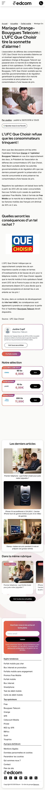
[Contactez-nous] (41, 3)
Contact (7, 764)
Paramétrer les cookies (14, 756)
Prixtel (6, 724)
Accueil (4, 24)
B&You (6, 731)
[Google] (5, 778)
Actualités (14, 24)
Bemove (36, 784)
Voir (35, 372)
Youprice (7, 739)
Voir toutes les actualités (22, 599)
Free (6, 704)
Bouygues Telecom (25, 309)
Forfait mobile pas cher (14, 663)
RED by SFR (9, 728)
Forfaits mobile (11, 354)
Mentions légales (11, 749)
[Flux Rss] (36, 778)
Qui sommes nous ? (12, 760)
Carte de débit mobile (13, 695)
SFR (5, 716)
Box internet (9, 683)
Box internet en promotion (15, 667)
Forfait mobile (26, 24)
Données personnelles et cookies (18, 752)
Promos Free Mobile (12, 675)
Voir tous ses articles (16, 345)
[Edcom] (22, 3)
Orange (24, 153)
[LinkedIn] (10, 778)
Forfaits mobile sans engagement (18, 671)
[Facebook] (16, 778)
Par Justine (7, 120)
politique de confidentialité (15, 648)
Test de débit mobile (12, 691)
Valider (22, 639)
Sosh (6, 735)
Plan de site (9, 768)
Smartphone (9, 687)
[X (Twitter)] (31, 778)
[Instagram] (26, 778)
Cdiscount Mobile (11, 720)
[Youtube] (21, 778)
